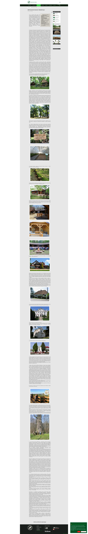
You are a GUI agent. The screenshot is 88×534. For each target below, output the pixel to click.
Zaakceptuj (79, 531)
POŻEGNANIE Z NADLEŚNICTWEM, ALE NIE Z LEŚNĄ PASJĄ (57, 16)
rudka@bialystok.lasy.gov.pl (39, 530)
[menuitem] (30, 5)
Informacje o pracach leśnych (57, 19)
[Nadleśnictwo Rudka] (29, 2)
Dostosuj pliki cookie (83, 531)
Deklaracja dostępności (65, 533)
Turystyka (29, 7)
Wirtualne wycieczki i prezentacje (34, 7)
